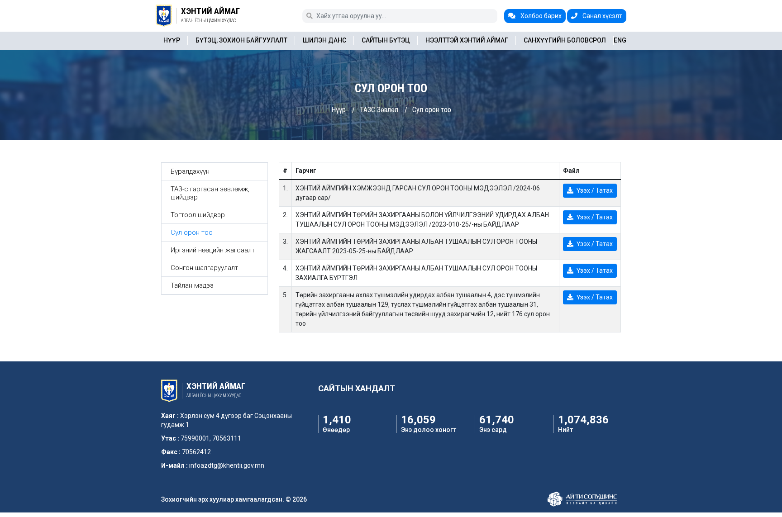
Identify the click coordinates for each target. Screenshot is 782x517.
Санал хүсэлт (601, 15)
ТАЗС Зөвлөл (379, 109)
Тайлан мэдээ (192, 285)
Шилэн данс (324, 40)
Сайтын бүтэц (386, 40)
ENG (620, 40)
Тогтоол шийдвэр (198, 215)
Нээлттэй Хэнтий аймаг (466, 40)
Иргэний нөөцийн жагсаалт (213, 250)
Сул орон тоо (431, 109)
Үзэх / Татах (594, 190)
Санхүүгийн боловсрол (565, 40)
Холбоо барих (540, 15)
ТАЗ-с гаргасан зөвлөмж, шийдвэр (210, 193)
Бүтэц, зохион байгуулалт (241, 40)
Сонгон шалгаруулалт (204, 268)
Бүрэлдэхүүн (190, 171)
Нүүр (171, 40)
